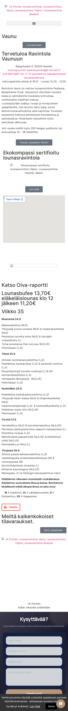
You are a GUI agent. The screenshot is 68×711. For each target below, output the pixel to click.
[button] (34, 23)
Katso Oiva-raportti (25, 285)
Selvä (51, 706)
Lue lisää (35, 706)
